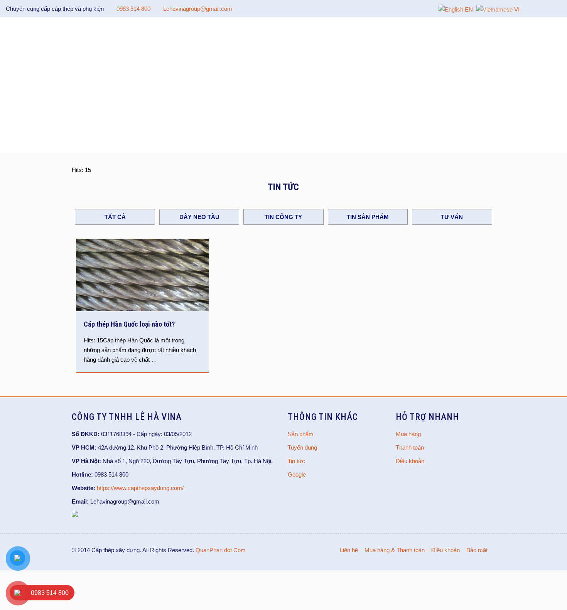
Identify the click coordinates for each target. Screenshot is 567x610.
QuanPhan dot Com (221, 550)
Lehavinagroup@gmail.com (197, 8)
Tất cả (115, 217)
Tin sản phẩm (368, 217)
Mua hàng (408, 434)
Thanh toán (410, 447)
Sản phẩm (301, 434)
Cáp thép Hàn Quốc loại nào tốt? (129, 324)
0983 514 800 (133, 8)
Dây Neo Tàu (199, 217)
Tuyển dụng (302, 447)
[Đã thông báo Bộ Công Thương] (75, 515)
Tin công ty (283, 217)
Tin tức (296, 461)
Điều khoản (410, 461)
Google (297, 474)
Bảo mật (477, 550)
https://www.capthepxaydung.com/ (140, 488)
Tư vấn (452, 217)
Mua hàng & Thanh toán (394, 550)
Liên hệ (349, 550)
